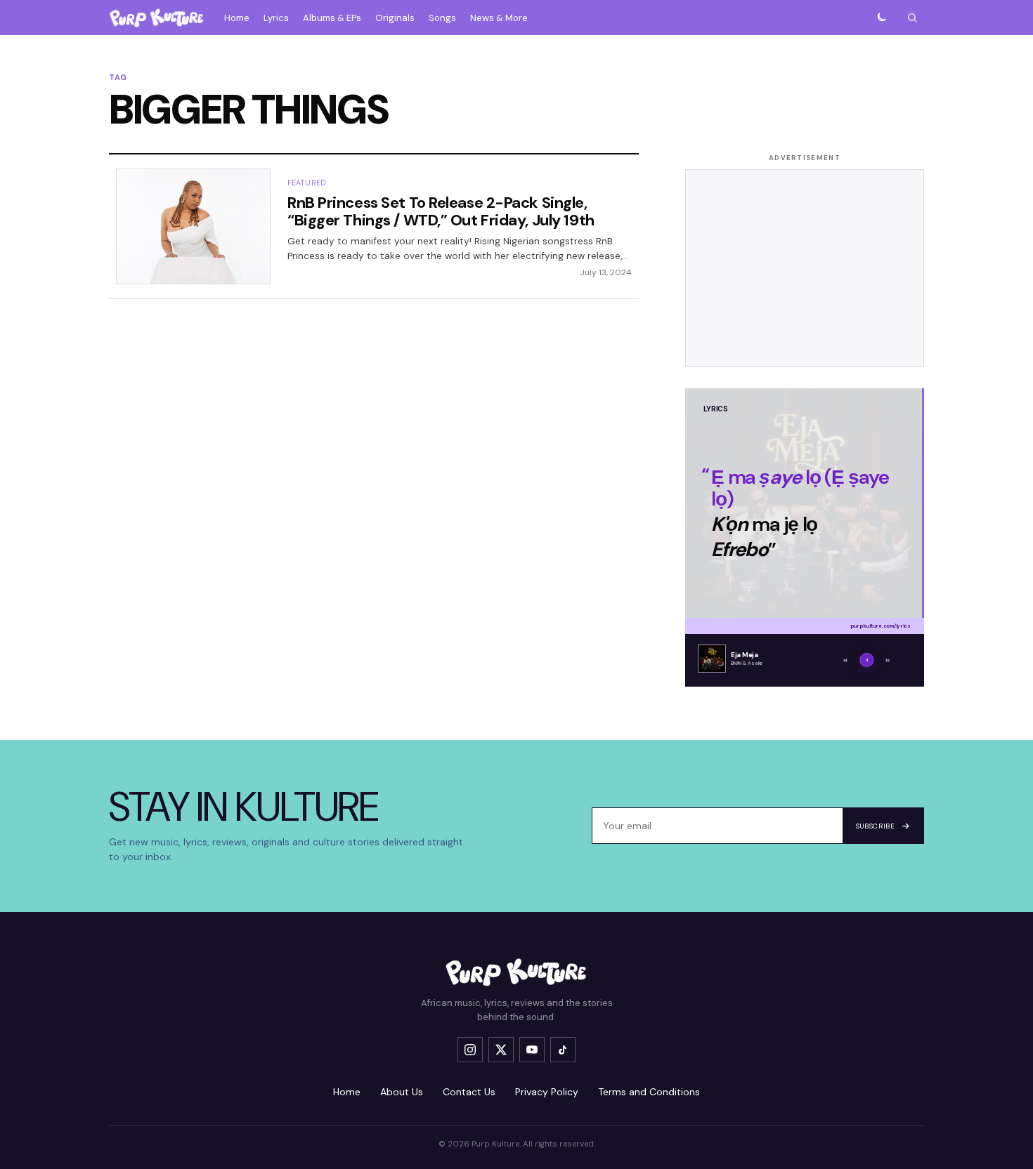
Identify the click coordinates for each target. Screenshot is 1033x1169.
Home (236, 18)
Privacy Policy (546, 1091)
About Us (401, 1091)
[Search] (912, 17)
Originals (395, 18)
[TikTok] (563, 1049)
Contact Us (469, 1091)
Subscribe (875, 826)
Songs (442, 18)
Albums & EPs (332, 18)
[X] (501, 1049)
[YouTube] (532, 1049)
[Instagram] (470, 1049)
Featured (306, 182)
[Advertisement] (804, 268)
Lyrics (276, 18)
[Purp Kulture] (156, 17)
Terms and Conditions (649, 1091)
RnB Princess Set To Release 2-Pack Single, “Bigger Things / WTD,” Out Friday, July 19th (441, 211)
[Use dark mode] (881, 17)
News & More (499, 18)
